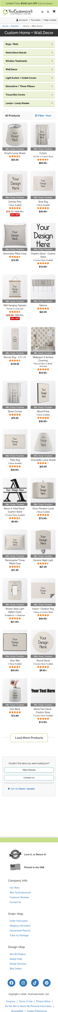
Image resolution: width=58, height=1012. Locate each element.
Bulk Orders (16, 968)
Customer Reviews (19, 897)
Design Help (16, 958)
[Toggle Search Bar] (48, 12)
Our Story (14, 887)
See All (22, 788)
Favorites (35, 20)
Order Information (19, 920)
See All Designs (18, 954)
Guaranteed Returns (20, 930)
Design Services (18, 963)
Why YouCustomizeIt (20, 892)
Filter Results (29, 770)
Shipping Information (20, 925)
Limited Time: (29, 3)
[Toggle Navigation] (42, 12)
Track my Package (19, 935)
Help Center (50, 20)
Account (23, 20)
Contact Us (29, 777)
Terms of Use (26, 1001)
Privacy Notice (43, 1001)
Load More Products (29, 737)
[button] (53, 12)
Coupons (10, 1001)
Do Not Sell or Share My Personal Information (28, 1006)
